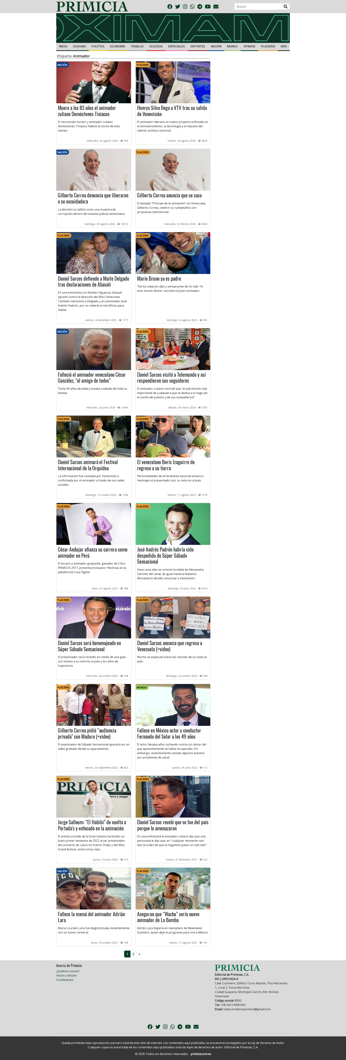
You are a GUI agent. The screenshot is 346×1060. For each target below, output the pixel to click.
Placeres (268, 46)
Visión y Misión (66, 975)
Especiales (176, 46)
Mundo (232, 46)
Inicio (63, 46)
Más (284, 46)
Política (98, 46)
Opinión (249, 46)
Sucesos (156, 46)
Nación (216, 46)
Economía (117, 46)
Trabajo (137, 46)
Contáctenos (64, 980)
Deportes (197, 46)
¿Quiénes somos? (68, 971)
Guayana (79, 46)
